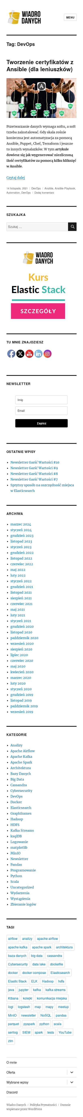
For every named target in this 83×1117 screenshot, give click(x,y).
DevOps (36, 188)
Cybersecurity (21, 791)
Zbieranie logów (23, 904)
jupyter (23, 989)
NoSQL (45, 1015)
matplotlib (18, 847)
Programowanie (23, 870)
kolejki (27, 998)
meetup (63, 1006)
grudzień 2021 (21, 587)
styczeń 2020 (21, 689)
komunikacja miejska (52, 998)
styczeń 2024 (21, 530)
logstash (24, 1006)
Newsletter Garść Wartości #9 (34, 468)
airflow (13, 938)
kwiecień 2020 (21, 672)
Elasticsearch (20, 808)
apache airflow (47, 938)
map (38, 1006)
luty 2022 (18, 575)
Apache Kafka (21, 757)
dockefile (56, 964)
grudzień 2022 (22, 553)
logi (10, 1006)
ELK (34, 981)
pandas (61, 1015)
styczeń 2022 (21, 581)
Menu (70, 17)
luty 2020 (18, 683)
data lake (39, 964)
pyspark (29, 1023)
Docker (16, 802)
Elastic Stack (17, 981)
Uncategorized (22, 887)
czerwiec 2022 (21, 564)
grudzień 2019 (21, 695)
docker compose (34, 972)
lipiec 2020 (19, 655)
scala (57, 1023)
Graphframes (20, 813)
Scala (14, 882)
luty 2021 (17, 615)
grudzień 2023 (21, 536)
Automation (13, 192)
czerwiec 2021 (21, 604)
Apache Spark (21, 762)
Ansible (49, 188)
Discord (12, 1092)
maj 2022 (17, 570)
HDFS (15, 825)
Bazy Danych (20, 774)
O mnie (11, 1062)
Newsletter (19, 859)
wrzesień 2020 (22, 644)
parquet (13, 1023)
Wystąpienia (20, 899)
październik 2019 (24, 706)
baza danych (17, 955)
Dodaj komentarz (44, 192)
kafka (37, 989)
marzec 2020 (20, 678)
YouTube (65, 1032)
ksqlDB (16, 836)
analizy (27, 938)
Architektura (20, 768)
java (11, 989)
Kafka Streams (22, 830)
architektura (64, 947)
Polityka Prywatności (43, 1105)
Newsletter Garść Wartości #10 (34, 462)
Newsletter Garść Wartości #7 (34, 479)
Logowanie (19, 842)
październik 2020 (24, 638)
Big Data (17, 779)
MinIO (15, 853)
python (44, 1023)
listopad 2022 (21, 558)
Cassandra (18, 785)
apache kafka (17, 947)
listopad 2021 (21, 592)
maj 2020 (17, 666)
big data (37, 955)
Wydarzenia (19, 893)
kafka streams (55, 989)
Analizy (16, 745)
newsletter (28, 1015)
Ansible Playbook (65, 188)
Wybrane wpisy (17, 1082)
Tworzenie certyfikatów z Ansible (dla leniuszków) (39, 65)
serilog (13, 1032)
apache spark (41, 947)
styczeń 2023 (20, 547)
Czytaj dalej (15, 178)
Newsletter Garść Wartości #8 (34, 474)
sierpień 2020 (21, 649)
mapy (49, 1006)
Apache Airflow (22, 751)
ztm (10, 1040)
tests (50, 1032)
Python (16, 876)
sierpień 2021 (21, 598)
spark (39, 1032)
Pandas (16, 865)
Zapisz (41, 423)
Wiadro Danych (16, 1105)
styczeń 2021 (20, 621)
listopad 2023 (21, 541)
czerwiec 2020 (21, 661)
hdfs (61, 981)
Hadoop (16, 819)
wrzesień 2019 (21, 712)
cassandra (54, 955)
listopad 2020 (21, 632)
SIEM (26, 1032)
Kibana (13, 998)
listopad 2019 (21, 700)
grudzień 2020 (22, 626)
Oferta (10, 1072)
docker (13, 972)
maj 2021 (17, 609)
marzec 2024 (20, 524)
